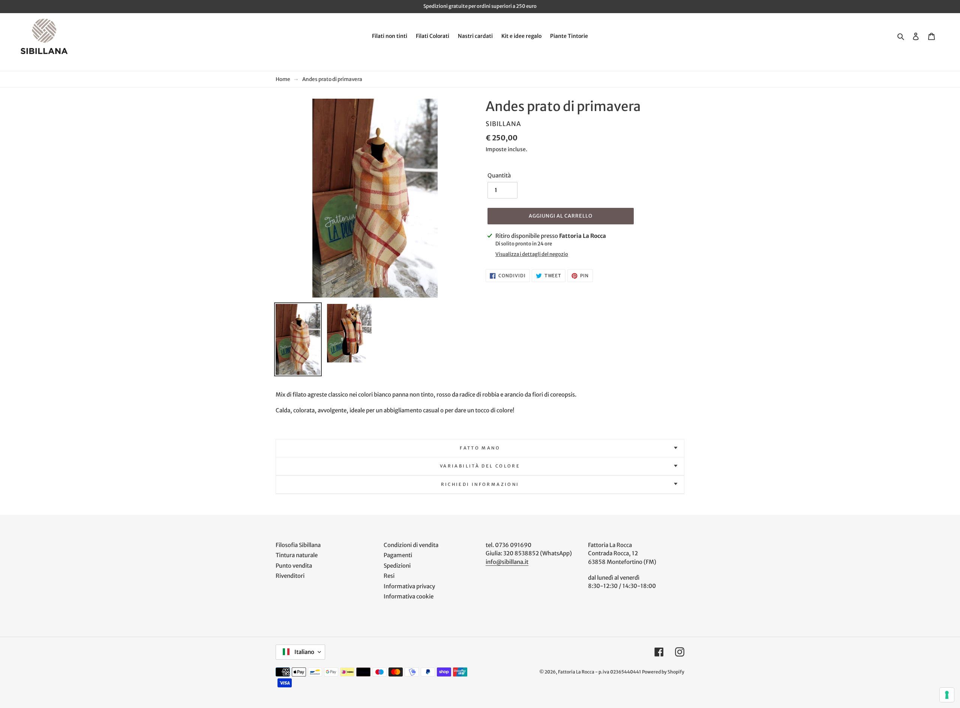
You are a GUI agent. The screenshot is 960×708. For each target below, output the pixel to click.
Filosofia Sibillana (298, 545)
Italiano (303, 651)
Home (283, 79)
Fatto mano (480, 448)
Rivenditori (290, 575)
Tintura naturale (297, 555)
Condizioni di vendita (411, 545)
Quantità (499, 175)
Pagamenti (398, 555)
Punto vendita (294, 565)
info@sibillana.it (507, 561)
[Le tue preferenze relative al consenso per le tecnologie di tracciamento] (947, 695)
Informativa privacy (409, 586)
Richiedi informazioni (480, 484)
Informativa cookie (409, 596)
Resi (389, 575)
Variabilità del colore (480, 466)
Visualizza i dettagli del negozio (531, 254)
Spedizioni (397, 565)
